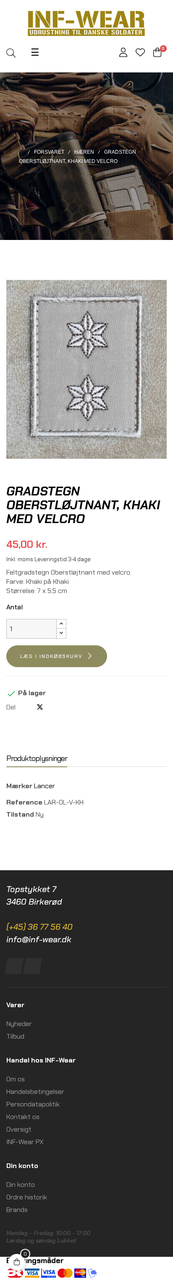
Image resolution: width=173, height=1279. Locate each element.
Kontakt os (22, 1116)
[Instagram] (32, 966)
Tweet (40, 707)
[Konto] (123, 53)
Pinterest (53, 707)
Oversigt (18, 1129)
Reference (24, 802)
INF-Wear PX (25, 1141)
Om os (15, 1079)
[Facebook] (14, 966)
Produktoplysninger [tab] (36, 758)
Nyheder (19, 1023)
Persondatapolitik (33, 1104)
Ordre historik (26, 1197)
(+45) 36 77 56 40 (39, 926)
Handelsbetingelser (35, 1091)
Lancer (44, 785)
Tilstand (20, 814)
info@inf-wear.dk (38, 939)
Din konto (20, 1184)
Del (26, 707)
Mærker (19, 785)
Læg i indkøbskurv (51, 656)
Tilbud (15, 1036)
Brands (17, 1209)
